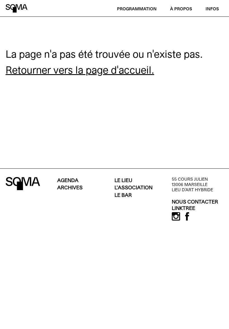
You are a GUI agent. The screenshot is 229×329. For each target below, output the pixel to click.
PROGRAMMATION (137, 9)
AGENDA (67, 180)
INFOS (212, 9)
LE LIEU (123, 180)
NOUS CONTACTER (195, 202)
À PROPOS (181, 9)
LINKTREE (183, 208)
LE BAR (123, 195)
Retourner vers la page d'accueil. (80, 71)
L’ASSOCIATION (133, 188)
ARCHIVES (70, 188)
